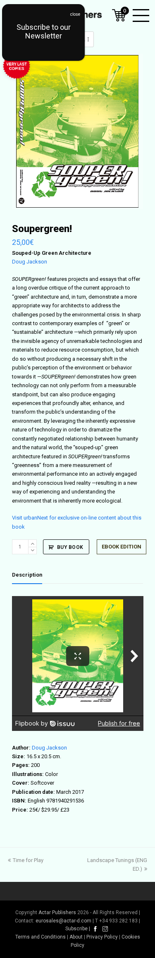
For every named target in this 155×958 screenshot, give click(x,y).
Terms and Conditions (40, 937)
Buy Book (70, 547)
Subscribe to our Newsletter (44, 31)
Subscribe (76, 929)
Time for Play (27, 860)
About (76, 937)
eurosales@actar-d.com (63, 921)
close (75, 14)
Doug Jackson (29, 262)
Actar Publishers (57, 912)
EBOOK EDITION (121, 547)
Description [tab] (27, 575)
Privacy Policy (102, 937)
